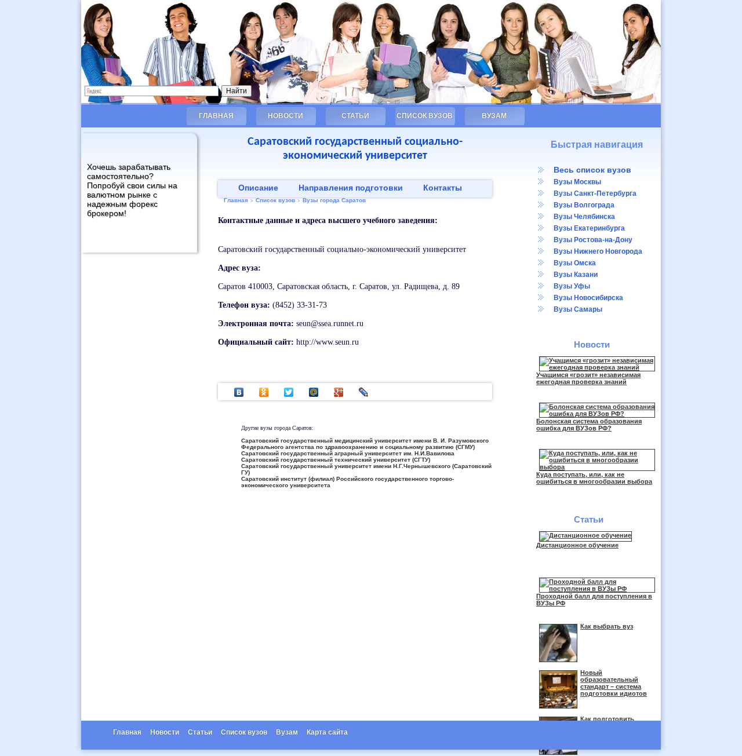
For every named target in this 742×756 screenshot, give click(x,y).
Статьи (355, 116)
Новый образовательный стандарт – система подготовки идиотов (613, 683)
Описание (258, 187)
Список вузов (425, 116)
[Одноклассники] (264, 392)
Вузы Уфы (572, 286)
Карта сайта (327, 732)
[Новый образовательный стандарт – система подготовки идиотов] (558, 706)
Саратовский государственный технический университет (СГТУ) (335, 459)
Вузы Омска (575, 263)
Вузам (494, 116)
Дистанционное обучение (577, 545)
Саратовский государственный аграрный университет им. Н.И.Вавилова (347, 453)
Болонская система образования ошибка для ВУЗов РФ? (589, 425)
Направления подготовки (351, 187)
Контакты (442, 187)
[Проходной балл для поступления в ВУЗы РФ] (597, 588)
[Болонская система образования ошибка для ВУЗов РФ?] (597, 413)
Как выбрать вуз (606, 626)
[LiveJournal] (364, 392)
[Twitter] (289, 392)
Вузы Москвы (577, 182)
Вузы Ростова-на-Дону (593, 240)
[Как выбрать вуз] (558, 659)
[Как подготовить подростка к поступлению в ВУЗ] (558, 752)
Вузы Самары (578, 309)
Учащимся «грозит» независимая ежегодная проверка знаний (588, 378)
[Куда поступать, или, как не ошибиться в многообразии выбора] (597, 466)
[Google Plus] (339, 392)
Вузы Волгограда (584, 205)
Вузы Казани (576, 275)
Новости (285, 116)
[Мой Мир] (314, 392)
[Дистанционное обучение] (585, 535)
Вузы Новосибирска (588, 298)
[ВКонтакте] (239, 392)
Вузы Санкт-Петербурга (595, 193)
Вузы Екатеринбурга (589, 228)
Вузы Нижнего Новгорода (598, 251)
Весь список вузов (592, 169)
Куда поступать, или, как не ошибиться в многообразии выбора (594, 478)
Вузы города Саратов (334, 200)
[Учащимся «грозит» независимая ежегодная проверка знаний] (597, 367)
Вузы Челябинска (584, 217)
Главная (216, 116)
